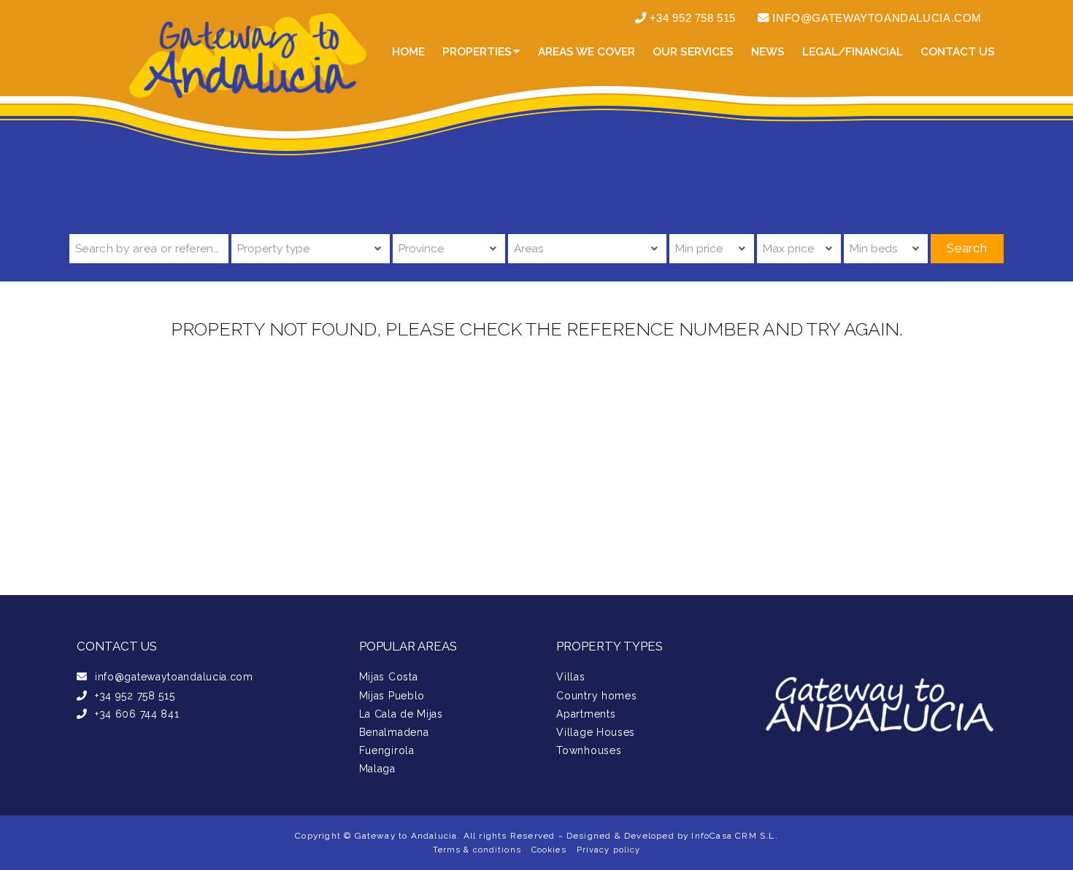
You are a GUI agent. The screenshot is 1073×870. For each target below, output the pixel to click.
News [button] (768, 51)
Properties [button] (477, 51)
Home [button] (408, 51)
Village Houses (595, 732)
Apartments (585, 714)
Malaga (377, 768)
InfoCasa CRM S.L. (734, 836)
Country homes (596, 696)
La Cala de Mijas (401, 714)
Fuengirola (387, 750)
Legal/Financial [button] (852, 51)
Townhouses (588, 750)
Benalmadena (394, 732)
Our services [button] (693, 51)
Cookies (548, 849)
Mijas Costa (388, 677)
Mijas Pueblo (392, 696)
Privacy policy (609, 849)
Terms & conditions (477, 849)
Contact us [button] (957, 51)
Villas (570, 677)
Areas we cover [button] (586, 51)
